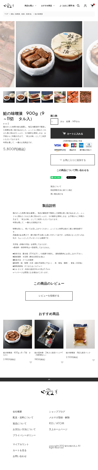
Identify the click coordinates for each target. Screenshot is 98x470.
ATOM (60, 423)
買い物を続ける (57, 194)
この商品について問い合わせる (73, 170)
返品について (56, 187)
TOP (6, 14)
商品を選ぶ (29, 6)
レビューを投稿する (49, 296)
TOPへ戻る (49, 379)
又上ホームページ (58, 429)
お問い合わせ (20, 456)
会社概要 (17, 412)
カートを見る (20, 450)
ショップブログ (57, 412)
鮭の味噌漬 (39, 14)
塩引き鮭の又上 (71, 446)
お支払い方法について (24, 429)
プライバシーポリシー (24, 435)
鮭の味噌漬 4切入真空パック (78, 353)
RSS (51, 423)
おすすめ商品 (46, 6)
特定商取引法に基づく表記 (61, 190)
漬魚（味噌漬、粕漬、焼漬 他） (22, 14)
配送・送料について (23, 417)
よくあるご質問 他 (67, 6)
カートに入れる (75, 133)
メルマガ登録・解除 (59, 417)
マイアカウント (21, 444)
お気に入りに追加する (74, 160)
